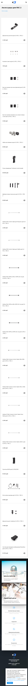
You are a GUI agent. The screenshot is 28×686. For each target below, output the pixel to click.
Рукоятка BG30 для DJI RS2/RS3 (10, 469)
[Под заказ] (24, 40)
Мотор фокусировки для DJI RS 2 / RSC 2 (13, 495)
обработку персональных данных (16, 680)
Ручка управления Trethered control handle (13, 168)
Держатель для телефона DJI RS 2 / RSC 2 (13, 521)
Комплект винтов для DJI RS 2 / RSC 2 (12, 61)
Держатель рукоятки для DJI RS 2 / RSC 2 (13, 35)
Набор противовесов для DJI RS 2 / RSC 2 (13, 142)
